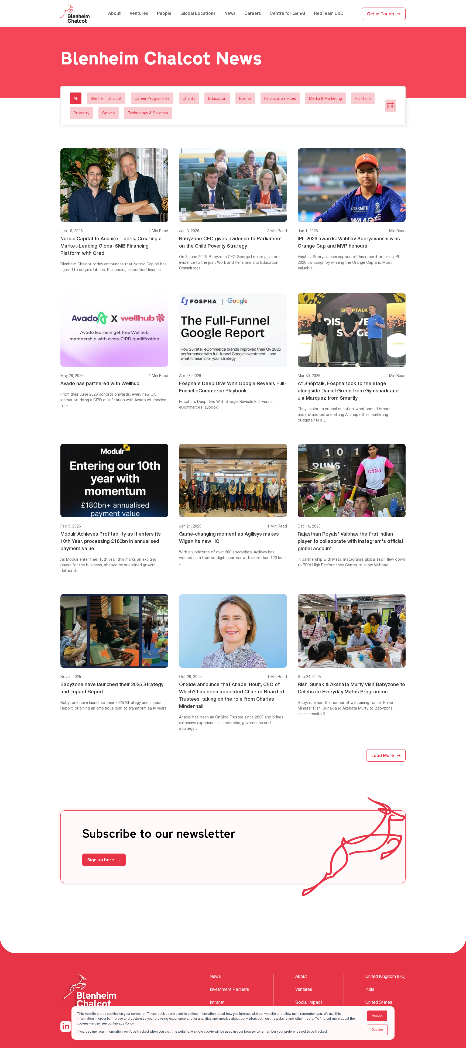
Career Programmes (152, 99)
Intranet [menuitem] (217, 1003)
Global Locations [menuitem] (197, 14)
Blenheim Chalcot (106, 99)
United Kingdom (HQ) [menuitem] (385, 977)
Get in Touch (380, 13)
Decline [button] (377, 1029)
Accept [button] (377, 1015)
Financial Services (280, 99)
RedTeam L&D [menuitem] (328, 14)
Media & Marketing (325, 99)
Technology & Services (148, 113)
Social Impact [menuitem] (308, 1003)
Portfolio (363, 99)
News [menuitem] (229, 14)
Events (245, 99)
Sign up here (100, 859)
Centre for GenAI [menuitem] (287, 14)
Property (81, 113)
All (76, 99)
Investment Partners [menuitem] (229, 990)
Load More (382, 755)
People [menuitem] (164, 14)
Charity (189, 99)
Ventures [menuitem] (139, 14)
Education (217, 99)
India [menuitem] (369, 990)
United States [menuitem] (378, 1003)
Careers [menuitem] (252, 14)
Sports (108, 113)
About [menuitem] (114, 14)
